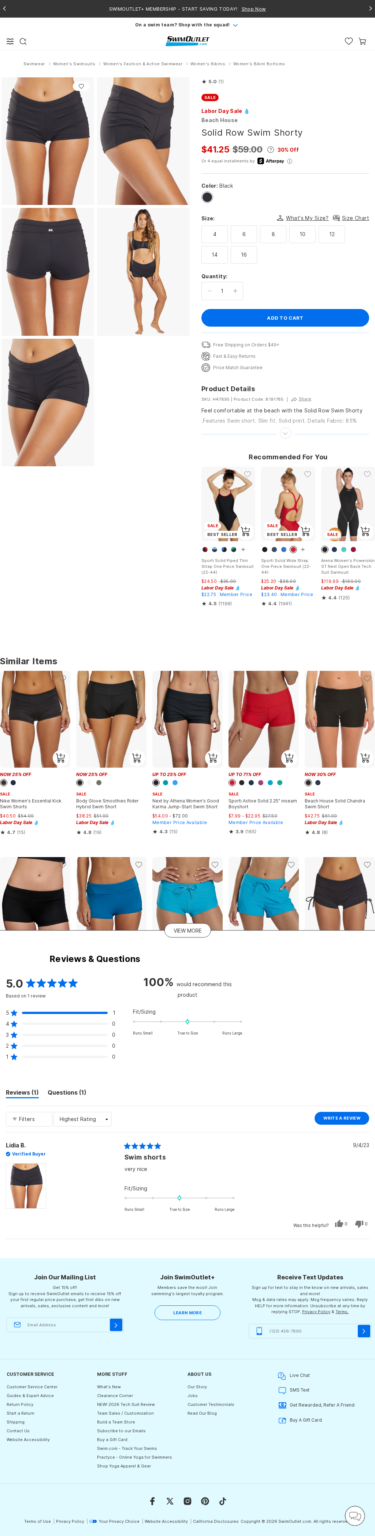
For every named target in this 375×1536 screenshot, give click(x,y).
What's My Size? (307, 218)
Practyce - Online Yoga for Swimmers (134, 1457)
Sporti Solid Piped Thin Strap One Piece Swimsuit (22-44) (227, 566)
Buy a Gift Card (112, 1439)
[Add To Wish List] (81, 86)
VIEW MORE (188, 930)
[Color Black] (207, 197)
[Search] (23, 41)
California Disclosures (216, 1521)
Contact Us (18, 1430)
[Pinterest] (205, 1501)
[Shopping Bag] (362, 41)
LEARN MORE (187, 1312)
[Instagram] (187, 1501)
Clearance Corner (115, 1395)
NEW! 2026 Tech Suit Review (126, 1404)
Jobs (193, 1395)
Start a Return (20, 1413)
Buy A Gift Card (306, 1420)
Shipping (16, 1422)
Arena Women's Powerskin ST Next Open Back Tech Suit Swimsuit (348, 566)
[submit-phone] (364, 1331)
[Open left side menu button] (10, 41)
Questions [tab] (67, 1093)
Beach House (219, 120)
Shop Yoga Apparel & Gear (124, 1466)
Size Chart (355, 218)
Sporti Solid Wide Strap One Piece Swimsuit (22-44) (286, 566)
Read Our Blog (202, 1413)
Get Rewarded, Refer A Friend (322, 1405)
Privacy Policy (316, 1311)
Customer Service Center (32, 1386)
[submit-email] (116, 1325)
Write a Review (346, 1120)
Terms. (342, 1311)
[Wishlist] (348, 41)
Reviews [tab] (22, 1093)
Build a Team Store (116, 1422)
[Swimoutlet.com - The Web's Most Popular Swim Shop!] (187, 41)
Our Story (197, 1386)
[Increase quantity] (235, 291)
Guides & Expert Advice (30, 1395)
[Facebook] (152, 1501)
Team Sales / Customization (125, 1413)
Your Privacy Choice (119, 1521)
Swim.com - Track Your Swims (127, 1448)
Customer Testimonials (211, 1404)
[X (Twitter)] (170, 1501)
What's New (109, 1386)
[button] (212, 82)
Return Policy (20, 1404)
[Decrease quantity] (210, 291)
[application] (355, 1516)
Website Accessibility (28, 1439)
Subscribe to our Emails (121, 1430)
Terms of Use (37, 1521)
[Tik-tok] (222, 1501)
